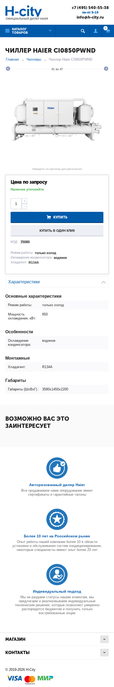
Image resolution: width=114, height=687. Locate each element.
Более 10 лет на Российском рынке (57, 536)
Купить (60, 217)
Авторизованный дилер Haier (57, 485)
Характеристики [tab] (24, 282)
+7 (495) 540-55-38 (90, 7)
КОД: (14, 242)
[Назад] (8, 69)
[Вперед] (106, 69)
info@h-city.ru (90, 17)
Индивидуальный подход (57, 591)
